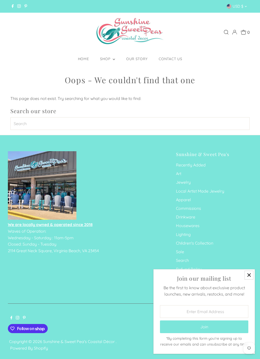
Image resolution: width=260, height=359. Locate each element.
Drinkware (185, 216)
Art (178, 173)
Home (83, 59)
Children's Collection (194, 243)
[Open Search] (226, 32)
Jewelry (183, 182)
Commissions (188, 208)
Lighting (183, 234)
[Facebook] (12, 6)
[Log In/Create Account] (234, 32)
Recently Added (191, 164)
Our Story (137, 59)
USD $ (238, 6)
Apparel (183, 199)
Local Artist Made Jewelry (200, 191)
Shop (105, 59)
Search (182, 260)
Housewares (188, 225)
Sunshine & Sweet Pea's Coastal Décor (79, 341)
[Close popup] (249, 275)
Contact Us (170, 59)
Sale (180, 251)
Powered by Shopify (29, 348)
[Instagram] (19, 6)
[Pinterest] (25, 6)
